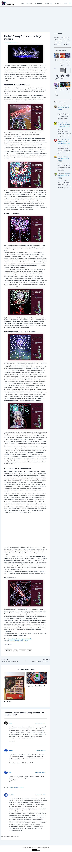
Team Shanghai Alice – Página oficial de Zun (20, 639)
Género (57, 3)
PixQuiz (65, 3)
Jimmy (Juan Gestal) (63, 140)
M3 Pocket (7, 702)
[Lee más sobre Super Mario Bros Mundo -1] (37, 678)
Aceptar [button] (34, 850)
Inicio (22, 3)
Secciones (29, 3)
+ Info (38, 850)
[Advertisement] (36, 17)
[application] (32, 3)
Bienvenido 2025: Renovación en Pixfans (64, 107)
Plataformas (48, 3)
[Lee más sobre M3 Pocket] (14, 686)
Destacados (38, 3)
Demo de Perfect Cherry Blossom (19, 640)
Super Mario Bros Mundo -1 (36, 686)
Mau (59, 123)
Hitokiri (11, 750)
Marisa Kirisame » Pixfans (16, 787)
